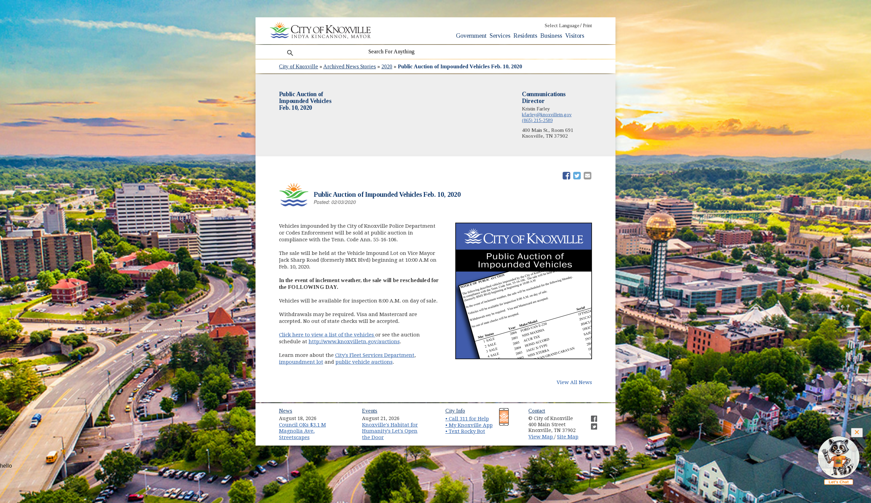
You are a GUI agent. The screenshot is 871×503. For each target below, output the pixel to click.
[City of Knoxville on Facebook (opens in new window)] (590, 416)
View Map (541, 437)
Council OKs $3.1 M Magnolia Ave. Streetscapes (302, 431)
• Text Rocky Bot (465, 431)
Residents (525, 35)
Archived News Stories (349, 66)
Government (471, 35)
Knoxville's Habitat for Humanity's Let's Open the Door (390, 431)
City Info (455, 411)
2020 (386, 66)
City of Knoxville (298, 66)
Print (587, 25)
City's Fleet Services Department (374, 355)
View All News (574, 382)
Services (500, 35)
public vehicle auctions (364, 362)
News (285, 411)
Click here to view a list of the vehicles (327, 335)
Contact (536, 411)
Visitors (574, 35)
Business (551, 35)
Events (369, 411)
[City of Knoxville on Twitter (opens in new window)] (590, 423)
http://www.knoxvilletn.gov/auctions (354, 342)
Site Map (567, 437)
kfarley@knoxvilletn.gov (547, 114)
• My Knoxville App (469, 425)
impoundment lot (301, 362)
